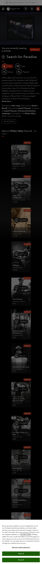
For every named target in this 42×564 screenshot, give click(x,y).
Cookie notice (25, 535)
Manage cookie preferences (21, 547)
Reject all (21, 554)
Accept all (21, 560)
